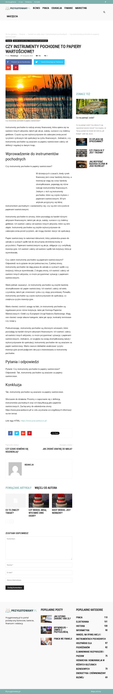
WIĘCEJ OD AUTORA (46, 487)
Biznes (36, 8)
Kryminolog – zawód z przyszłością (61, 629)
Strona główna (11, 2)
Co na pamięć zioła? (85, 117)
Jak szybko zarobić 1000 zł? (62, 617)
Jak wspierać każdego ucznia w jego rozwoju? (98, 163)
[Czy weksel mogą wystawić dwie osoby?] (39, 501)
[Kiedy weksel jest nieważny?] (62, 501)
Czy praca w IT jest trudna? (96, 151)
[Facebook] (105, 2)
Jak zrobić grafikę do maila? (57, 449)
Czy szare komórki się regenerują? (17, 450)
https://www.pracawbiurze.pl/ (34, 421)
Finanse (68, 8)
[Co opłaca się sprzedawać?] (81, 142)
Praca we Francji (63, 638)
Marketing (81, 8)
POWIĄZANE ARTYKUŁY (18, 487)
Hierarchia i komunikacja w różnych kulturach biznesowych (90, 664)
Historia (80, 626)
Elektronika (82, 621)
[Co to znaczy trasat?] (16, 501)
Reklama (28, 2)
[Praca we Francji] (46, 641)
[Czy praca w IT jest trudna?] (81, 153)
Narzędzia (12, 16)
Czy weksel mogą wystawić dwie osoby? (37, 513)
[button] (104, 12)
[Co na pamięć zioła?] (91, 106)
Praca (45, 8)
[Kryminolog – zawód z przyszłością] (46, 630)
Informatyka (82, 630)
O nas (21, 2)
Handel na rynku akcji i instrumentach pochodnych (30, 41)
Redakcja (14, 56)
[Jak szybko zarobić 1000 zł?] (46, 619)
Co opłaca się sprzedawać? (96, 140)
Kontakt (37, 2)
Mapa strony (96, 691)
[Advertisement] (56, 26)
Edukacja (57, 8)
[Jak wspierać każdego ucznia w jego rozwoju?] (81, 164)
